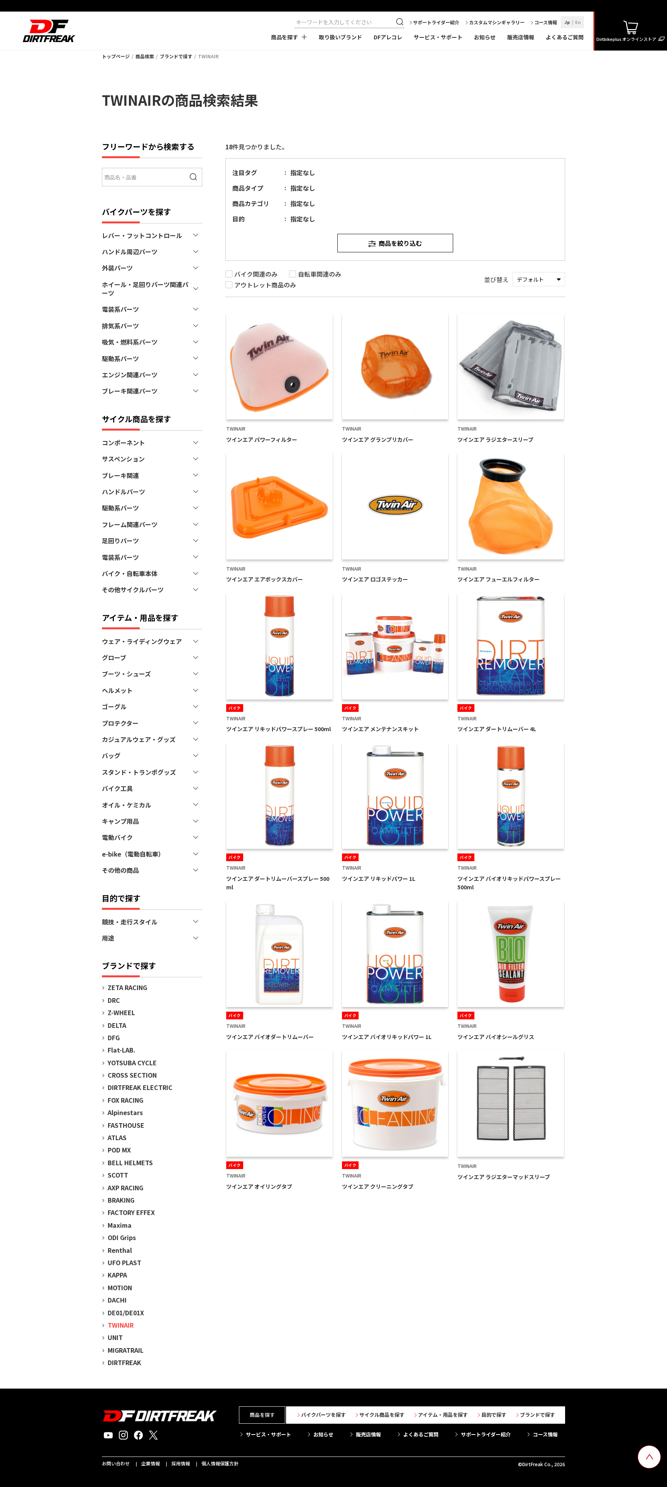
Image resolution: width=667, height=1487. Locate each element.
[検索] (401, 22)
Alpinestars (125, 1112)
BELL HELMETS (130, 1162)
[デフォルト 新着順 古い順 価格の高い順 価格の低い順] (539, 279)
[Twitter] (153, 1435)
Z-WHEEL (121, 1012)
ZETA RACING (127, 987)
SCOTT (118, 1174)
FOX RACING (125, 1100)
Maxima (120, 1225)
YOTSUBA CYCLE (132, 1062)
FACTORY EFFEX (131, 1212)
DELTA (117, 1025)
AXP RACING (125, 1187)
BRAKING (121, 1200)
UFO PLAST (124, 1262)
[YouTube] (108, 1435)
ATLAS (117, 1137)
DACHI (117, 1300)
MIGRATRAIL (126, 1350)
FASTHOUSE (126, 1125)
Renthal (120, 1250)
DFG (114, 1037)
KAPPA (117, 1274)
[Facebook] (138, 1435)
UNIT (115, 1337)
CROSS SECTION (132, 1075)
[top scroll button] (649, 1456)
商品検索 (144, 56)
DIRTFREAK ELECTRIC (140, 1087)
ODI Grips (122, 1237)
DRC (114, 1000)
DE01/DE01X (126, 1312)
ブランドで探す (176, 56)
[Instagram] (123, 1435)
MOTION (120, 1287)
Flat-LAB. (121, 1049)
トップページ (116, 56)
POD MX (119, 1149)
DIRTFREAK (124, 1362)
